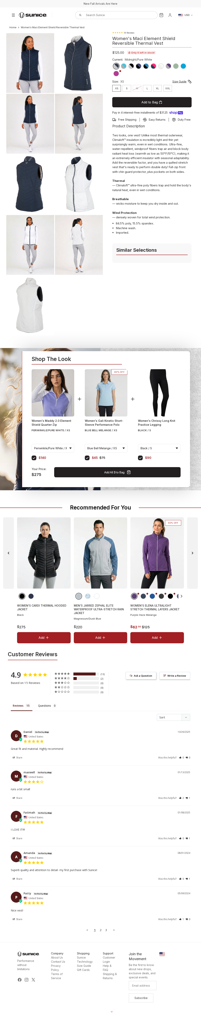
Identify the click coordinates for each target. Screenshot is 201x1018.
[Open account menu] (170, 15)
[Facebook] (19, 979)
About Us (57, 957)
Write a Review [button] (176, 675)
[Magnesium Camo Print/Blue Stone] (87, 596)
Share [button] (19, 757)
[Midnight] (31, 596)
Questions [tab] (44, 705)
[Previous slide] (8, 553)
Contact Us (58, 961)
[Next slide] (192, 553)
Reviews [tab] (18, 705)
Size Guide (84, 965)
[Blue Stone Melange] (152, 596)
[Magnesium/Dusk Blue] (78, 596)
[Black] (22, 596)
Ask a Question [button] (143, 675)
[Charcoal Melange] (161, 596)
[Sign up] (141, 998)
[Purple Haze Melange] (134, 596)
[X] (33, 979)
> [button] (114, 930)
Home (12, 27)
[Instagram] (26, 979)
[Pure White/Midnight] (96, 596)
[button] (181, 596)
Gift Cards (83, 970)
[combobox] (112, 15)
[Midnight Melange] (143, 596)
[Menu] (13, 15)
